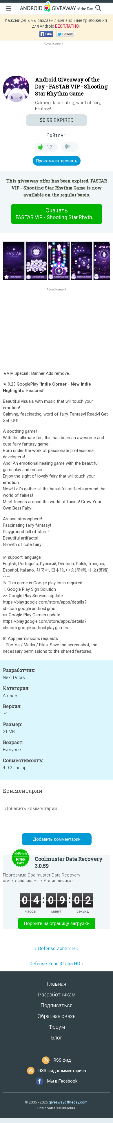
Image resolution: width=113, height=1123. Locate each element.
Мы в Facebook (62, 1081)
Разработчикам (56, 994)
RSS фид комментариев (62, 1070)
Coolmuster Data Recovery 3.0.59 (69, 862)
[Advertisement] (56, 60)
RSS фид (62, 1060)
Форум (56, 1027)
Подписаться (56, 1005)
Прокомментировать (56, 161)
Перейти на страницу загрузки (57, 923)
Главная (56, 984)
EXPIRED (57, 120)
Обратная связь (57, 1016)
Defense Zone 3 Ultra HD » (56, 963)
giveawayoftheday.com (68, 1102)
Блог (56, 1038)
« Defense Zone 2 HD (56, 948)
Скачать (59, 213)
